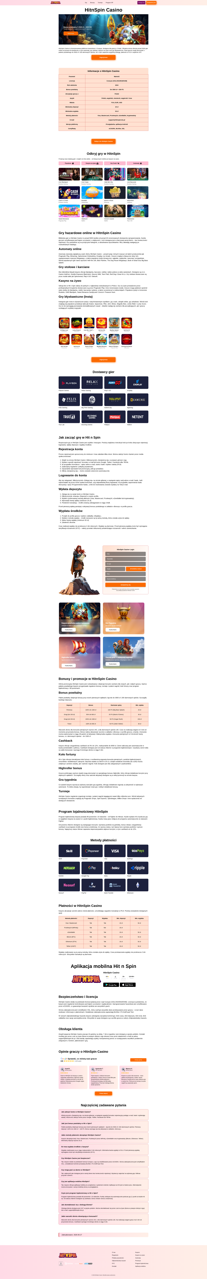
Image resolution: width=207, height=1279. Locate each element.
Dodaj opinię (138, 1060)
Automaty (136, 163)
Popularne (68, 163)
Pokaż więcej (103, 1093)
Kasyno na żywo (91, 163)
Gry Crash (113, 163)
